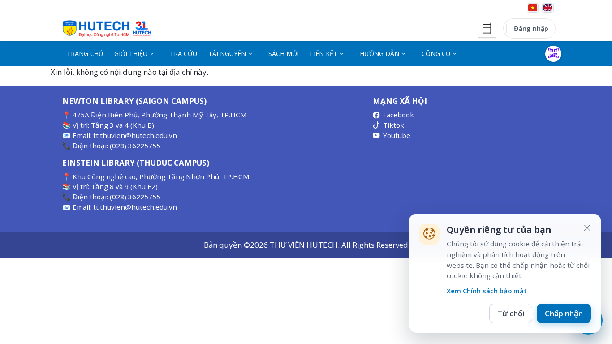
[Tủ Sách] (487, 29)
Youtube (396, 135)
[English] (548, 8)
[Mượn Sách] (553, 54)
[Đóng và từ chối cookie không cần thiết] (587, 228)
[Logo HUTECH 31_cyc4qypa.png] (107, 28)
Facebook (398, 114)
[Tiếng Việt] (533, 8)
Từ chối (510, 313)
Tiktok (393, 124)
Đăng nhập (531, 28)
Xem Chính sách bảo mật (487, 290)
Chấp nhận (564, 313)
